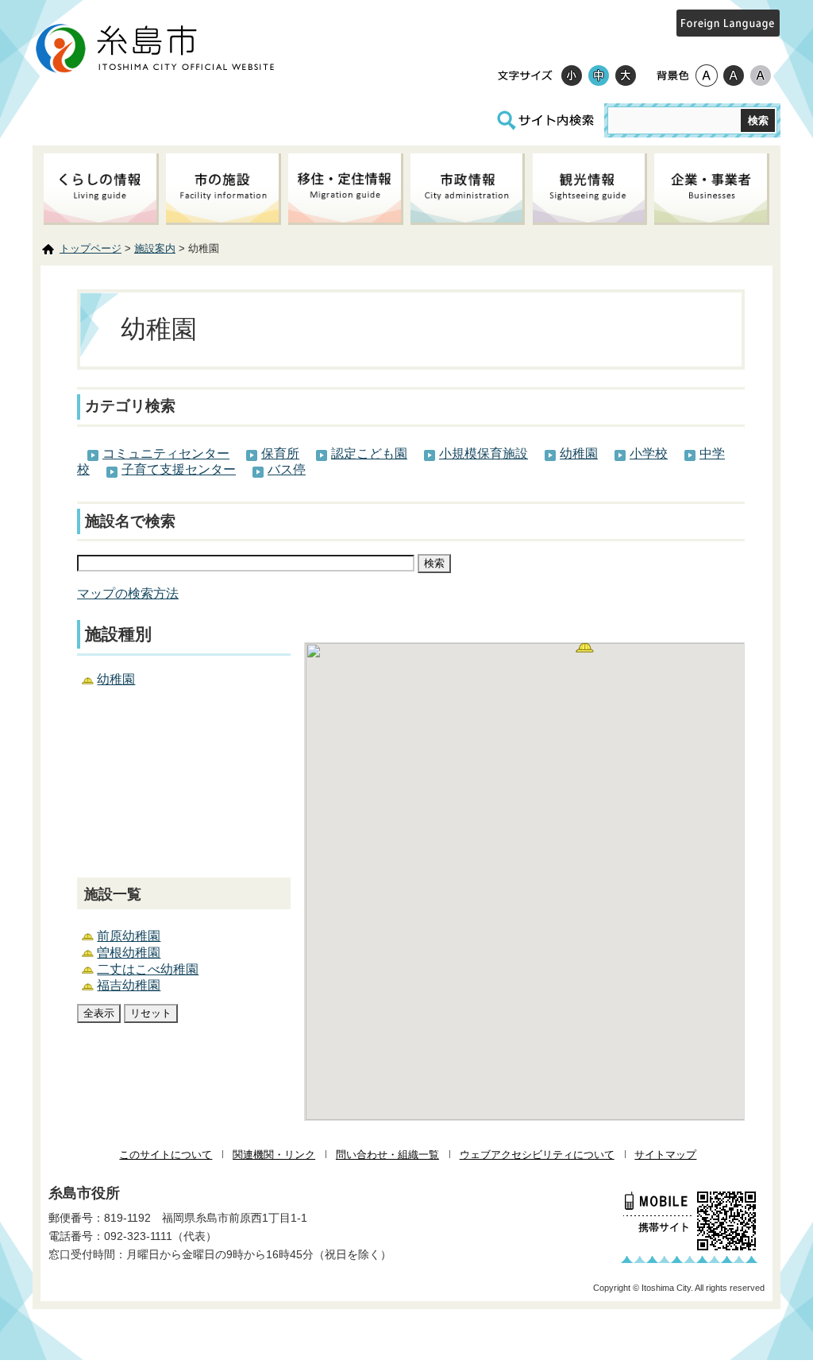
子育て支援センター (178, 469)
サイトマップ (665, 1155)
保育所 (280, 453)
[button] (586, 649)
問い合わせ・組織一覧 (387, 1155)
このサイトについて (165, 1155)
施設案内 (154, 248)
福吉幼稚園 (128, 985)
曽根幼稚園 (128, 952)
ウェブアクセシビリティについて (537, 1155)
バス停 (287, 469)
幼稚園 (579, 453)
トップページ (90, 248)
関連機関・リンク (274, 1155)
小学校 (649, 453)
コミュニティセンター (165, 453)
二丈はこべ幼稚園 (147, 969)
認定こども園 (369, 453)
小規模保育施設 (483, 453)
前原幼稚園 (128, 936)
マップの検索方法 (128, 593)
